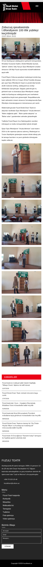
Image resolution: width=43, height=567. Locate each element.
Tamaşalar (7, 509)
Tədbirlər (6, 512)
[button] (36, 6)
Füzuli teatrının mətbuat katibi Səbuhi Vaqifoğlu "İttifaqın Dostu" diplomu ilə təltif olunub (19, 384)
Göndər (8, 546)
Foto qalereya (8, 515)
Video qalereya (9, 519)
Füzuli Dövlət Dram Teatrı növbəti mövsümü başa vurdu (20, 394)
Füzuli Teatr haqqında (11, 495)
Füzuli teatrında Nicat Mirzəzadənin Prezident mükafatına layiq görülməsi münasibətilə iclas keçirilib (21, 414)
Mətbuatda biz (8, 505)
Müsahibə (6, 502)
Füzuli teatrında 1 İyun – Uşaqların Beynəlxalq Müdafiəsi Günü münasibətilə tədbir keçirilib (18, 404)
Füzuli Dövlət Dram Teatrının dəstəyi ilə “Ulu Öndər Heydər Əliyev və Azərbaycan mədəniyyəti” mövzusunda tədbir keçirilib (20, 425)
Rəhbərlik (6, 499)
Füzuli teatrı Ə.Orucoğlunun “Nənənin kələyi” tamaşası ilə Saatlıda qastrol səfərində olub (21, 437)
